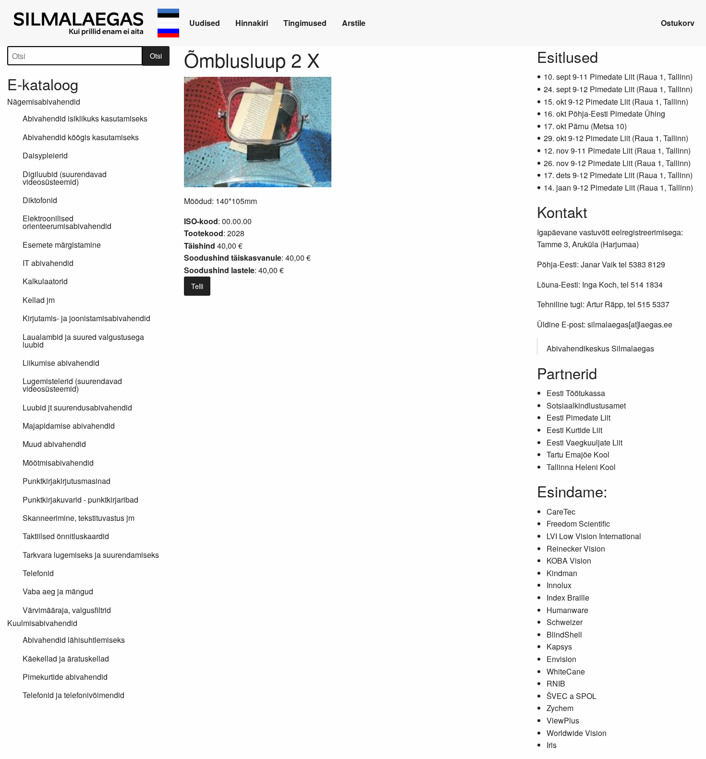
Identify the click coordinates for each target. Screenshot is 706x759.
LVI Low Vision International (594, 536)
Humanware (567, 609)
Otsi (156, 55)
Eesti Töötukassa (576, 392)
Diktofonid (40, 199)
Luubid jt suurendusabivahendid (77, 407)
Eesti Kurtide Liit (574, 429)
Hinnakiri (251, 22)
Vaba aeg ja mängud (58, 591)
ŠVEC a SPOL (571, 695)
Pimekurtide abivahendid (65, 676)
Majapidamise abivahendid (69, 425)
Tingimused (305, 22)
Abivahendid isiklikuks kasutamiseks (85, 118)
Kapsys (559, 646)
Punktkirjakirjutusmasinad (66, 480)
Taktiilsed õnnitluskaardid (66, 536)
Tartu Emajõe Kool (578, 454)
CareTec (561, 511)
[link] (80, 23)
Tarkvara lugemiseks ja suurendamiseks (91, 554)
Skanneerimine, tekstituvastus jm (78, 517)
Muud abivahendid (54, 443)
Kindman (562, 572)
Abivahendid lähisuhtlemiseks (74, 639)
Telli (197, 286)
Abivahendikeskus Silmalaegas (600, 348)
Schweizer (565, 621)
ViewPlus (563, 720)
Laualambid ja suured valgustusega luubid (83, 340)
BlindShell (564, 634)
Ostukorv (677, 22)
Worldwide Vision (577, 732)
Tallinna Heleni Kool (581, 466)
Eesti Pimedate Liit (578, 417)
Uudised (204, 22)
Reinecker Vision (576, 548)
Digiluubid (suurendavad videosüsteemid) (65, 178)
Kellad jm (39, 299)
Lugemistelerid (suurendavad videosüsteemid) (72, 384)
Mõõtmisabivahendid (58, 462)
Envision (561, 658)
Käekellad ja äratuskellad (66, 658)
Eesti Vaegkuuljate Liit (584, 442)
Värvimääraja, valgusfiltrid (67, 609)
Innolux (559, 584)
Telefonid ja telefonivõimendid (73, 694)
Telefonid (38, 572)
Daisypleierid (45, 155)
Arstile (353, 22)
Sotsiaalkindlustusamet (586, 405)
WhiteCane (566, 671)
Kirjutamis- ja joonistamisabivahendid (86, 318)
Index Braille (568, 597)
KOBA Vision (569, 560)
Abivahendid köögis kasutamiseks (81, 137)
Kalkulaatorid (45, 281)
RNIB (556, 683)
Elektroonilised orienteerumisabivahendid (67, 222)
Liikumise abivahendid (61, 362)
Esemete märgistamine (62, 244)
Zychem (560, 707)
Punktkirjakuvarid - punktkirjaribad (80, 499)
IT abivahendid (48, 262)
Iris (552, 744)
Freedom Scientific (578, 523)
